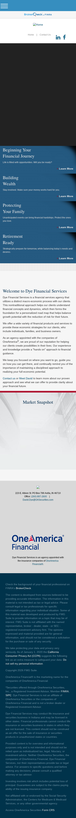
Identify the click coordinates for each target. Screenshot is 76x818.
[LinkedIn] (58, 37)
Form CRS (48, 810)
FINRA (65, 691)
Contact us (9, 378)
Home (31, 34)
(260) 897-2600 (39, 496)
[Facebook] (64, 37)
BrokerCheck (23, 588)
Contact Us (45, 34)
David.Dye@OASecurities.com (38, 499)
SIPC (8, 695)
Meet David (25, 378)
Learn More (65, 168)
